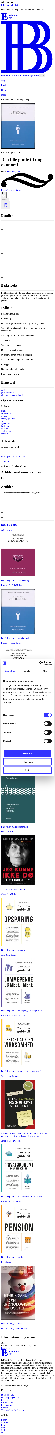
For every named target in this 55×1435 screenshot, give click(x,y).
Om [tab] (45, 671)
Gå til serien (6, 530)
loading (5, 200)
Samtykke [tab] (10, 671)
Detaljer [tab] (27, 671)
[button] (27, 1344)
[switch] (48, 723)
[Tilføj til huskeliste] (5, 205)
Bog (4, 193)
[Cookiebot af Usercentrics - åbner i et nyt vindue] (39, 663)
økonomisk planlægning (12, 395)
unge (3, 390)
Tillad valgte (27, 762)
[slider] (27, 128)
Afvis (27, 770)
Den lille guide (13, 171)
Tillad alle (27, 753)
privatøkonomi (7, 392)
